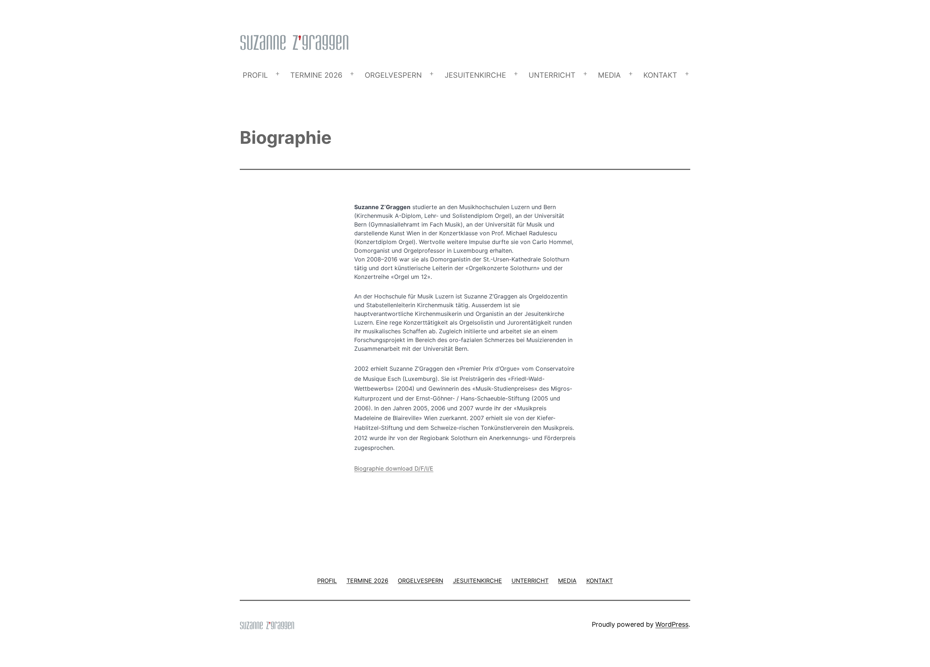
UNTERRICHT (552, 75)
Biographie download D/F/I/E (393, 468)
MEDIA (609, 75)
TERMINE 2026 (316, 75)
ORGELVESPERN (393, 75)
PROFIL (255, 75)
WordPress (671, 624)
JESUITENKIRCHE (475, 75)
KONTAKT (660, 75)
